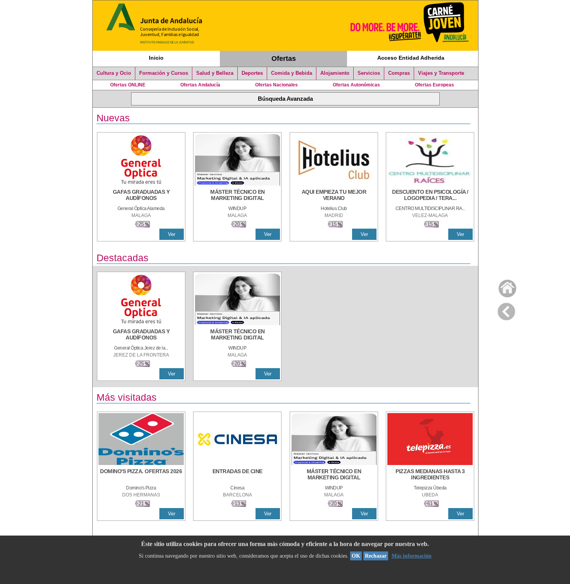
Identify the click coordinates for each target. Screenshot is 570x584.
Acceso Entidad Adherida (410, 58)
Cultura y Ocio (114, 73)
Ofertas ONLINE (127, 85)
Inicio (156, 58)
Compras (399, 73)
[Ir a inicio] (502, 286)
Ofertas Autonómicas (356, 85)
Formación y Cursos (163, 73)
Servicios (369, 73)
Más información (412, 556)
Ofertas (283, 58)
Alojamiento (334, 73)
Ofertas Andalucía (200, 85)
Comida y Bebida (291, 73)
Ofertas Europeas (434, 85)
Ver (171, 234)
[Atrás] (506, 310)
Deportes (252, 73)
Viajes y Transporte (441, 73)
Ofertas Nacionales (276, 85)
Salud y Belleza (214, 73)
